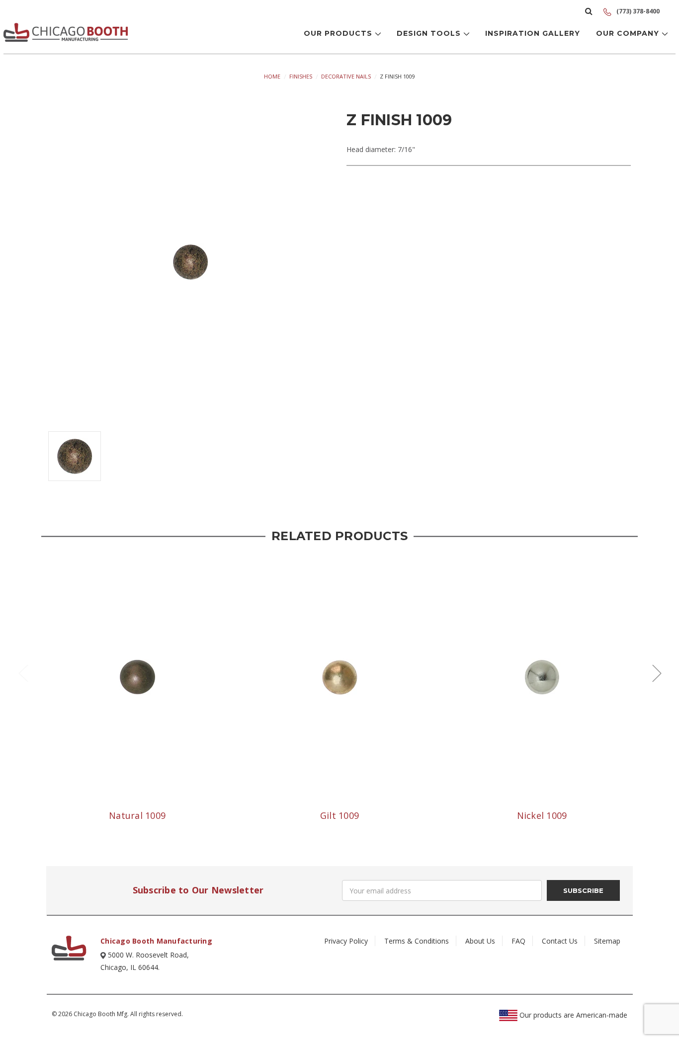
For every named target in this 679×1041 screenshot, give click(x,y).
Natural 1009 (137, 815)
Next (657, 672)
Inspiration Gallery (532, 33)
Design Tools (430, 33)
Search (589, 11)
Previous (23, 672)
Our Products (339, 33)
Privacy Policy (346, 941)
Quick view (137, 677)
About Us (480, 941)
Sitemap (607, 941)
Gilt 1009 (339, 815)
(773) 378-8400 (637, 11)
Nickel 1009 (542, 815)
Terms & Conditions (416, 941)
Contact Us (560, 941)
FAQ (518, 941)
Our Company (629, 33)
